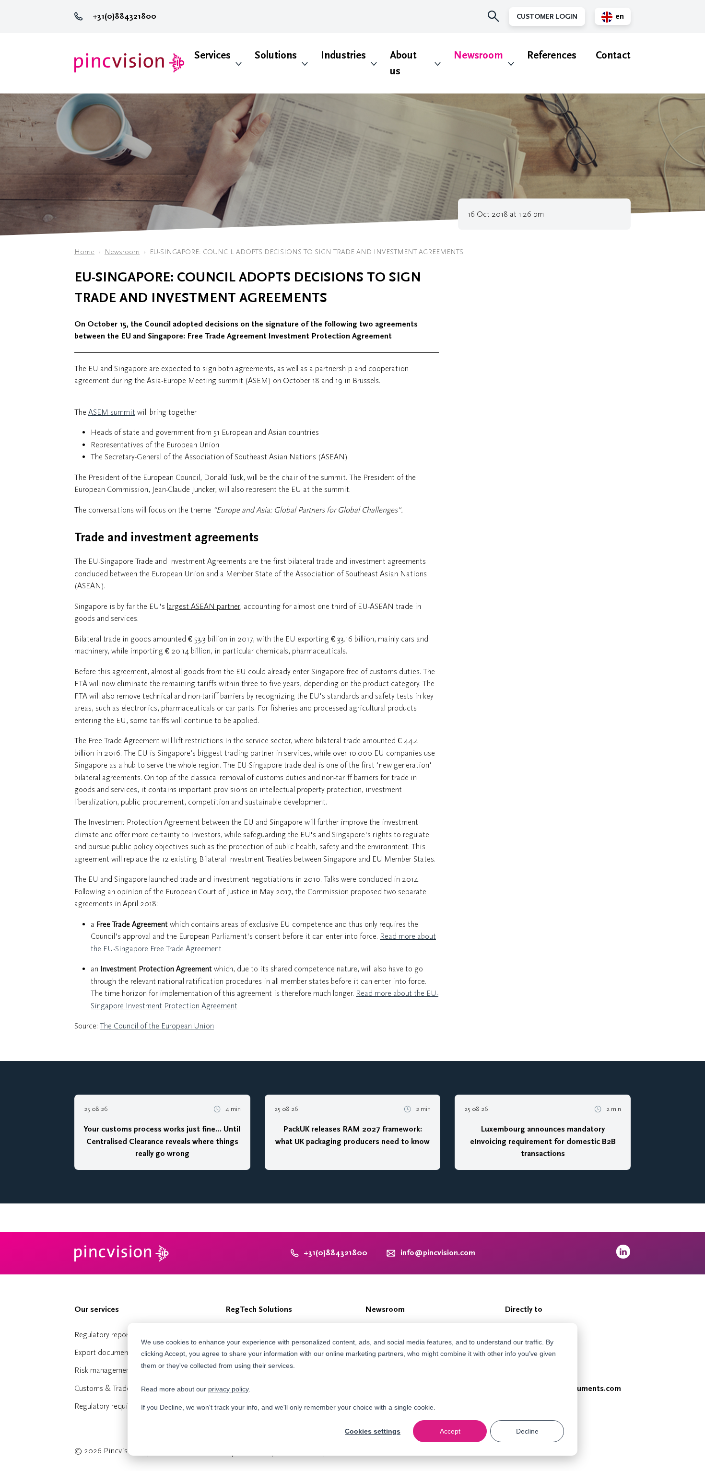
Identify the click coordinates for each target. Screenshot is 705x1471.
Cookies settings (372, 1431)
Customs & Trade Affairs (114, 1388)
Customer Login (547, 16)
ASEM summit (111, 412)
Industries (343, 55)
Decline (527, 1431)
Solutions (276, 55)
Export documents (104, 1352)
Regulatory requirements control (126, 1406)
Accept (450, 1431)
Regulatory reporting (108, 1334)
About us (403, 63)
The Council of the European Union (157, 1025)
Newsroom (478, 55)
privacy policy (228, 1389)
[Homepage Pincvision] (129, 63)
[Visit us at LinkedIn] (623, 1256)
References (551, 55)
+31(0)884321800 (124, 16)
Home (84, 252)
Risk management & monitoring (126, 1370)
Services (212, 55)
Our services (96, 1309)
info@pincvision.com (437, 1253)
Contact (613, 55)
